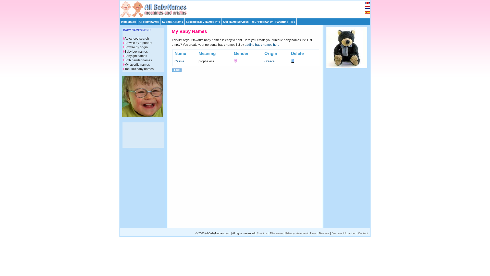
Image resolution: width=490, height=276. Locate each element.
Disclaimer (276, 233)
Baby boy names (136, 51)
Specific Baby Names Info (203, 21)
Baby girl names (136, 56)
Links (313, 233)
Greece (269, 61)
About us (262, 233)
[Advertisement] (247, 8)
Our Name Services (236, 21)
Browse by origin (136, 47)
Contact (363, 233)
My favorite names (137, 64)
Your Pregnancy (262, 21)
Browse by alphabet (138, 43)
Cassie (179, 61)
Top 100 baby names (139, 69)
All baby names (149, 21)
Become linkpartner (344, 233)
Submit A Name (172, 21)
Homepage (128, 21)
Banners (324, 233)
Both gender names (138, 60)
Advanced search (137, 38)
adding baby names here (262, 45)
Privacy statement (296, 233)
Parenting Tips (285, 21)
